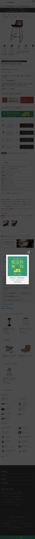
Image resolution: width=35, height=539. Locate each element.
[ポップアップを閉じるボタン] (28, 252)
